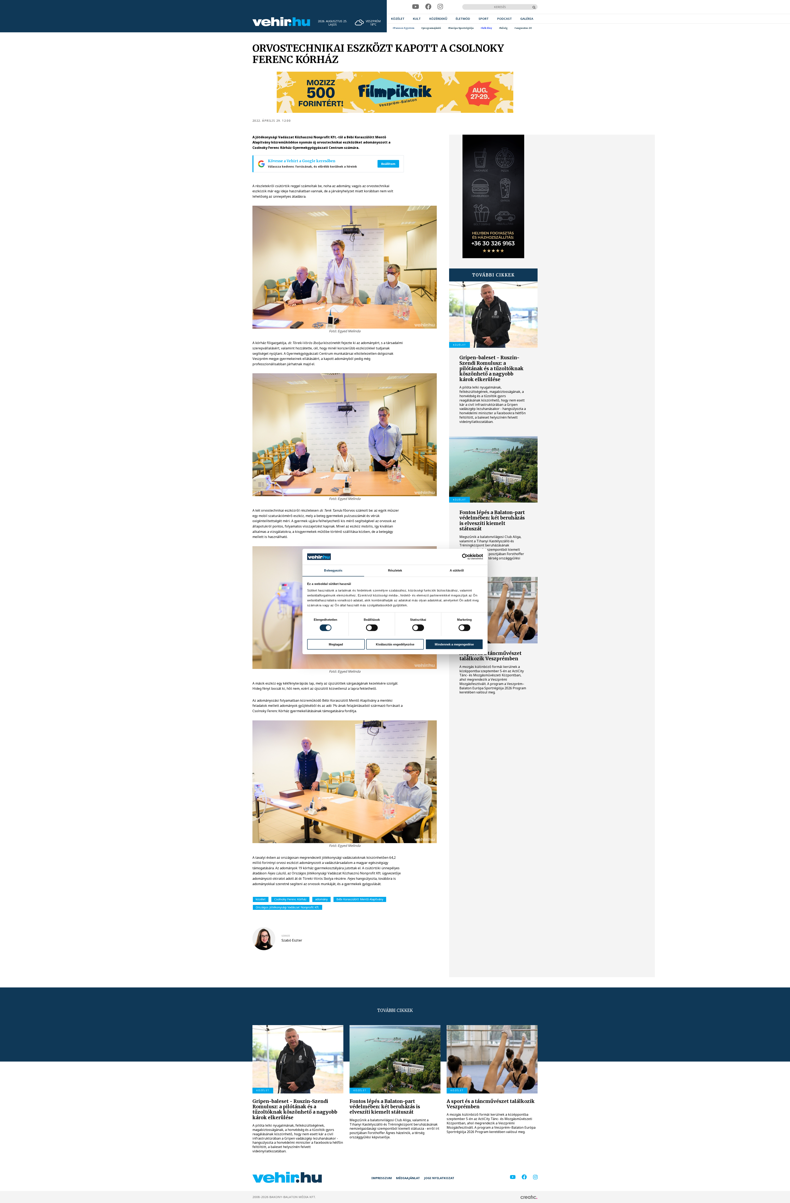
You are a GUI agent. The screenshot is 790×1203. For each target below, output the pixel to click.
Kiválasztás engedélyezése (395, 644)
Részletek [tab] (395, 570)
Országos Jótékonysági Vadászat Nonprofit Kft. (287, 907)
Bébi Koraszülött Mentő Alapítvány (359, 899)
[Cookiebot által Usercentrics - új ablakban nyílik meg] (465, 557)
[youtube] (415, 6)
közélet (261, 899)
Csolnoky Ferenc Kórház (290, 899)
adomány (321, 899)
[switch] (372, 627)
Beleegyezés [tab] (333, 570)
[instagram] (440, 6)
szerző (285, 935)
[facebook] (428, 6)
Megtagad (336, 644)
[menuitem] (397, 18)
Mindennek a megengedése (454, 644)
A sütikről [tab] (457, 570)
